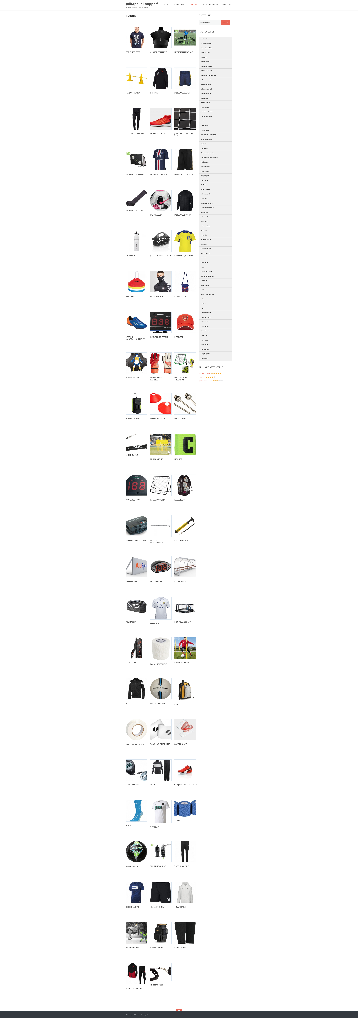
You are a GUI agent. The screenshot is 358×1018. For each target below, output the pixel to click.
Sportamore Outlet (205, 380)
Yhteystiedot (227, 4)
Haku (225, 23)
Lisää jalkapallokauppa (210, 4)
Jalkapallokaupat (180, 4)
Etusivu (166, 4)
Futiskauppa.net (205, 373)
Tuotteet (194, 4)
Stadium (202, 377)
